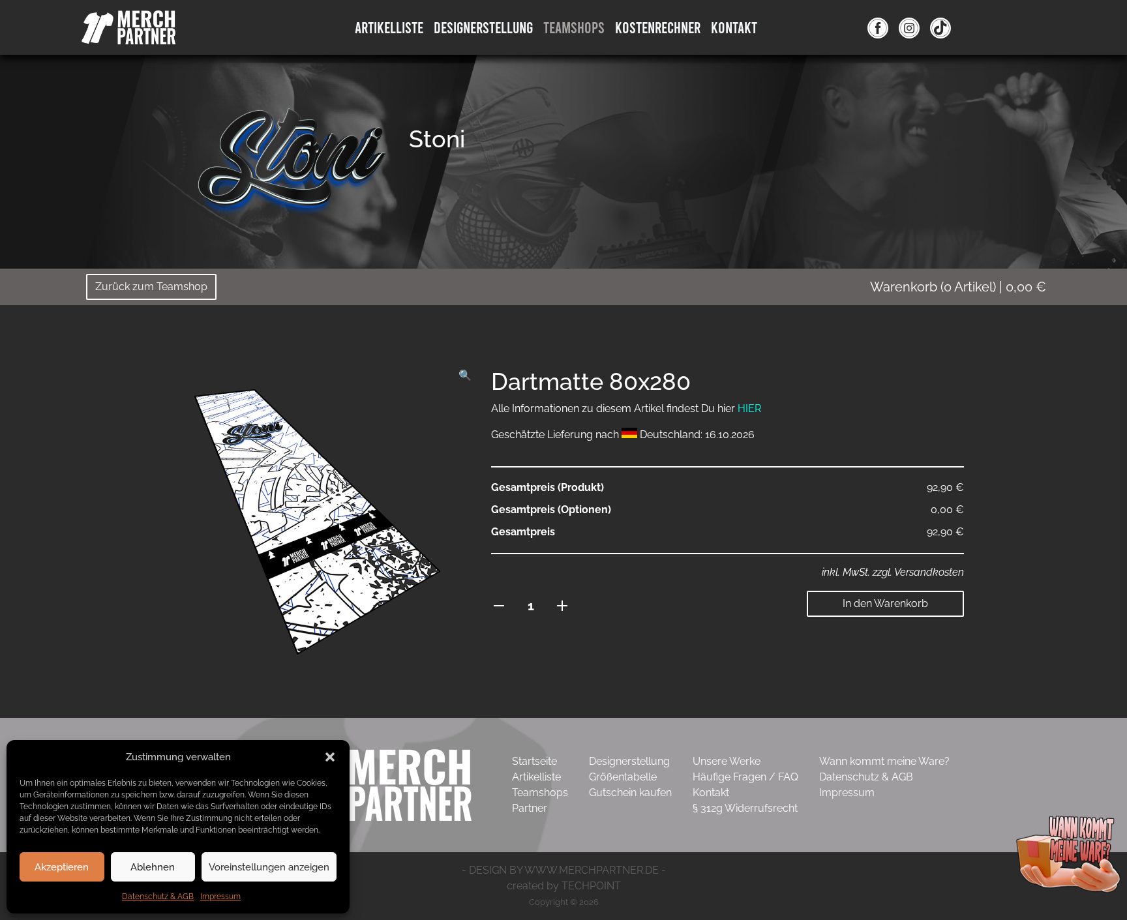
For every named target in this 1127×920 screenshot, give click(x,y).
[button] (330, 757)
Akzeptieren (62, 867)
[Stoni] (291, 159)
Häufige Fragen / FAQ (745, 777)
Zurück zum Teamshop (151, 286)
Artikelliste (389, 27)
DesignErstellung (483, 27)
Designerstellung (629, 761)
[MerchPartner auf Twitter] (940, 27)
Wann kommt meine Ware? (884, 761)
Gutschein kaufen (630, 792)
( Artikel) (958, 287)
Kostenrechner (657, 27)
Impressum (220, 896)
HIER (749, 408)
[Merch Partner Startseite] (372, 784)
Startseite (534, 761)
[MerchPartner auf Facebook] (878, 27)
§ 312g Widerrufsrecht (745, 808)
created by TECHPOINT (564, 886)
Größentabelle (623, 777)
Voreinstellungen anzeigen (269, 867)
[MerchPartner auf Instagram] (909, 27)
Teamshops (574, 27)
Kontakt (734, 27)
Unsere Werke (726, 761)
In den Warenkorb (885, 603)
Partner (529, 808)
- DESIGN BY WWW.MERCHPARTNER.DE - (564, 870)
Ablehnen (152, 867)
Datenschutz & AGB (158, 896)
